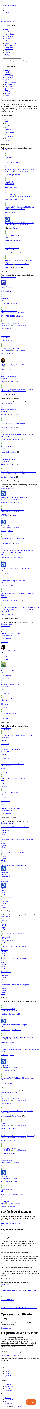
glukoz (3, 328)
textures (3, 843)
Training (15, 228)
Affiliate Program (10, 1386)
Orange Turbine (5, 303)
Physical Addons (6, 718)
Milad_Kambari (9, 162)
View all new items (7, 488)
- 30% (18, 452)
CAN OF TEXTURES (8, 316)
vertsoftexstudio (5, 937)
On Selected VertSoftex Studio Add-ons (13, 933)
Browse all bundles (7, 624)
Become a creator (6, 1328)
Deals (6, 50)
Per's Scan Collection (7, 1014)
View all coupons (6, 916)
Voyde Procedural (6, 600)
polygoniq (4, 353)
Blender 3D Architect (7, 502)
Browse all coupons (7, 823)
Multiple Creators (6, 638)
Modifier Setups (17, 240)
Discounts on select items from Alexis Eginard (15, 985)
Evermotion (4, 1083)
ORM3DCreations (6, 543)
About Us (8, 1385)
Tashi (2, 783)
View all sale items (6, 404)
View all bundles (6, 728)
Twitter (7, 1371)
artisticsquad (4, 924)
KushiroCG (4, 1207)
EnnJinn (3, 531)
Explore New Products (8, 150)
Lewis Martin (5, 1070)
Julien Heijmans (6, 1182)
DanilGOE (4, 740)
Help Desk (8, 1398)
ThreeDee (4, 656)
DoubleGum (4, 1141)
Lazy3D (7, 212)
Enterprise (8, 1388)
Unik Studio (8, 267)
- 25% (21, 267)
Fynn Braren (5, 394)
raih (2, 889)
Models (16, 187)
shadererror (4, 950)
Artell (2, 291)
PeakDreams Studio (11, 199)
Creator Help (9, 1399)
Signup (7, 12)
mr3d (2, 963)
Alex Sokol (8, 253)
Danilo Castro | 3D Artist (8, 557)
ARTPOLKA (5, 515)
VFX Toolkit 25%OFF (8, 898)
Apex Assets (8, 187)
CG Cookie (4, 704)
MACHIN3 (4, 341)
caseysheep (4, 901)
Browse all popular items (8, 277)
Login (6, 8)
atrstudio (3, 614)
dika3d (3, 573)
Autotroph (19, 1406)
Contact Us (8, 1403)
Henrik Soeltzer (5, 1030)
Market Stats (8, 1390)
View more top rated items (9, 1092)
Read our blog (5, 1284)
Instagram (8, 1375)
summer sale (4, 881)
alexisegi (3, 988)
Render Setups (16, 439)
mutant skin (4, 920)
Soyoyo (3, 1166)
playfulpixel (4, 872)
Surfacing (20, 316)
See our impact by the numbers (10, 1223)
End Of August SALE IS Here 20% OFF (13, 959)
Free (6, 40)
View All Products (10, 43)
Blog (6, 1401)
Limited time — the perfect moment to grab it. (15, 946)
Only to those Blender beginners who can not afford (17, 839)
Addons (18, 162)
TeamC (3, 369)
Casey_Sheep (9, 175)
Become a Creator (10, 5)
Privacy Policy (14, 1355)
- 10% (16, 382)
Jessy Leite (4, 382)
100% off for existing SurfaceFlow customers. (15, 865)
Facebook (8, 1373)
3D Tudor (4, 1042)
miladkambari (5, 830)
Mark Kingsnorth (6, 1194)
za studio (3, 797)
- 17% (23, 439)
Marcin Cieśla (5, 452)
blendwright (4, 975)
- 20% (20, 253)
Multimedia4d (5, 586)
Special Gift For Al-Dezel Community (12, 852)
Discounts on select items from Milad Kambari (15, 827)
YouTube (7, 1377)
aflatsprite (8, 240)
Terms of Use (5, 1355)
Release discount (6, 972)
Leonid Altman (5, 439)
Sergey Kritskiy (5, 1128)
